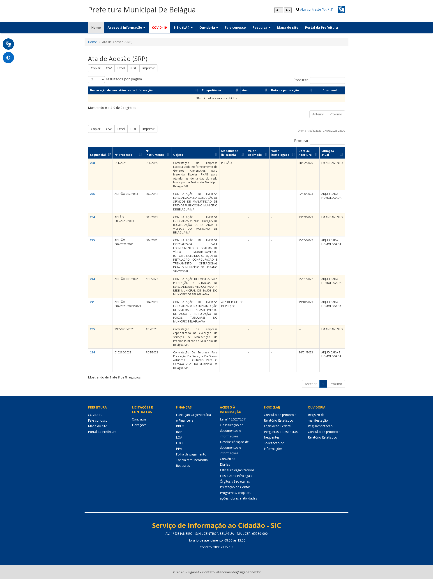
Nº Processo (123, 155)
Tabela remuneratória (192, 460)
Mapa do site (287, 27)
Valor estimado (255, 153)
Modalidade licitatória (229, 153)
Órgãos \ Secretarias (235, 481)
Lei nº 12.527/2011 (233, 419)
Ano (245, 90)
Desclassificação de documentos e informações (234, 447)
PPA (179, 448)
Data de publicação (285, 90)
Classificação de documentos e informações (231, 430)
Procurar (301, 140)
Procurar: (301, 80)
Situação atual (327, 153)
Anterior (318, 114)
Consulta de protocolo (280, 415)
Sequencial (98, 155)
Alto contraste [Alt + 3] (316, 9)
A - (288, 10)
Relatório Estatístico (278, 420)
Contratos (139, 419)
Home (97, 27)
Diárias (225, 464)
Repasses (183, 465)
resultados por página (123, 79)
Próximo (336, 114)
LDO (179, 443)
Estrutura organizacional (237, 470)
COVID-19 (159, 27)
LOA (179, 437)
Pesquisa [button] (260, 27)
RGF (179, 432)
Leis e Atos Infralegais (236, 476)
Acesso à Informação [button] (125, 27)
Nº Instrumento (155, 153)
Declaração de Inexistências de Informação (121, 90)
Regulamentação (320, 426)
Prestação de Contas (235, 487)
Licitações (139, 425)
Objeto (178, 155)
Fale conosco (235, 27)
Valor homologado (280, 153)
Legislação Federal (277, 426)
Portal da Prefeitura (321, 27)
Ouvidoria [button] (207, 27)
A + (278, 10)
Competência (211, 90)
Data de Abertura (305, 153)
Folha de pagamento (191, 454)
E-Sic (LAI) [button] (181, 27)
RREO (180, 426)
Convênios (227, 459)
